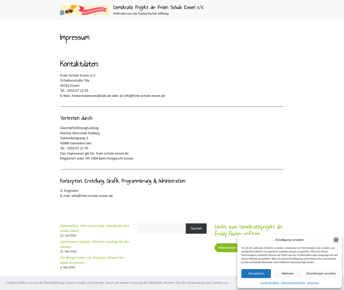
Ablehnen (287, 273)
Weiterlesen (227, 248)
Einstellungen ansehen (321, 273)
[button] (229, 283)
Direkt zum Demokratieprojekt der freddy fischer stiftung (249, 230)
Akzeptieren (256, 273)
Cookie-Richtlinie (269, 282)
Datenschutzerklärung (293, 282)
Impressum (313, 282)
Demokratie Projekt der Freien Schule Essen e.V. (158, 7)
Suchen (196, 228)
